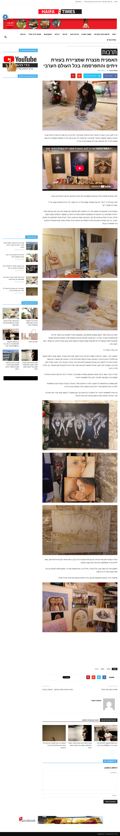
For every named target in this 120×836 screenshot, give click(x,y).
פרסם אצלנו (78, 1)
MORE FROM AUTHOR (90, 720)
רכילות (57, 34)
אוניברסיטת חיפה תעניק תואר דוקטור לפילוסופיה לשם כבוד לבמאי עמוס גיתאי (80, 745)
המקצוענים (48, 34)
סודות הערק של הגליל (109, 689)
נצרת (96, 669)
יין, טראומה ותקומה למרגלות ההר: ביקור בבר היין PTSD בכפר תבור (11, 344)
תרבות (64, 34)
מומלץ (102, 669)
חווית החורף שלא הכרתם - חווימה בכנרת (57, 689)
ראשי (114, 34)
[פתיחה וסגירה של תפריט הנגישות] (5, 17)
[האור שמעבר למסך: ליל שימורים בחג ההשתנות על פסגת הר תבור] (32, 269)
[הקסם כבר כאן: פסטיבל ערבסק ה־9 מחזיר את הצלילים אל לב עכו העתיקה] (54, 733)
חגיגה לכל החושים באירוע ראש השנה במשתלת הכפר (32, 323)
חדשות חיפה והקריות (101, 34)
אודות (115, 1)
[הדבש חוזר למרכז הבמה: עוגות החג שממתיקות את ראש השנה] (32, 280)
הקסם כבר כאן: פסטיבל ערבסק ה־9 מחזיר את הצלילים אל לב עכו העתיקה (54, 745)
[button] (5, 37)
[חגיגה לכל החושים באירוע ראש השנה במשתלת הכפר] (32, 258)
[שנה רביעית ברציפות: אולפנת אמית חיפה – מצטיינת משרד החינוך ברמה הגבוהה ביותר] (32, 246)
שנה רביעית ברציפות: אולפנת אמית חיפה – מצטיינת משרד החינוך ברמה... (14, 245)
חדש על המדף (33, 342)
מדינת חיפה (74, 34)
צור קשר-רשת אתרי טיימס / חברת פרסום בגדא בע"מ (98, 1)
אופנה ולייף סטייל (34, 34)
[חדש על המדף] (29, 334)
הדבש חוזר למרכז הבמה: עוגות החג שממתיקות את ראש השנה (11, 323)
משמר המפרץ (86, 34)
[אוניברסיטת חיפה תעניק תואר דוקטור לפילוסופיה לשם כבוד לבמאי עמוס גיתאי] (80, 733)
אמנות (108, 669)
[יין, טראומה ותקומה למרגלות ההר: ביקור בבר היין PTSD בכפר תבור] (105, 733)
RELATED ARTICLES (108, 720)
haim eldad (113, 70)
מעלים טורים (111, 40)
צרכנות (23, 34)
